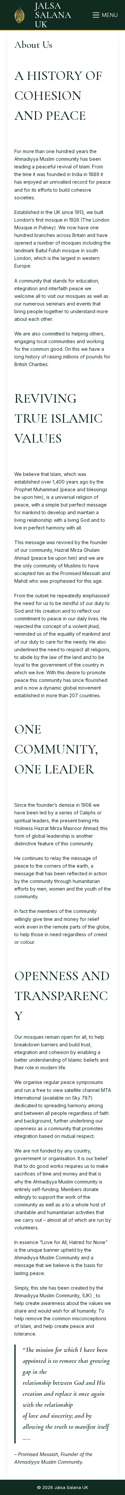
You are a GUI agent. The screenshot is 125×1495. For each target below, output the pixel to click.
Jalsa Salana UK (53, 15)
